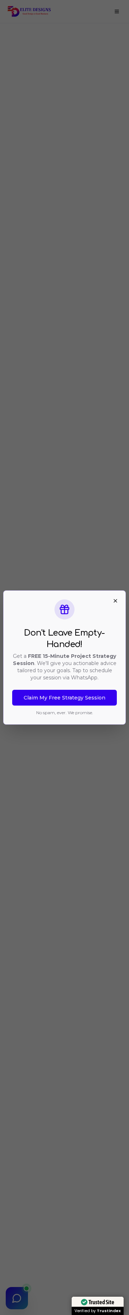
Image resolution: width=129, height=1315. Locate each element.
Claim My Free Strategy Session (64, 697)
